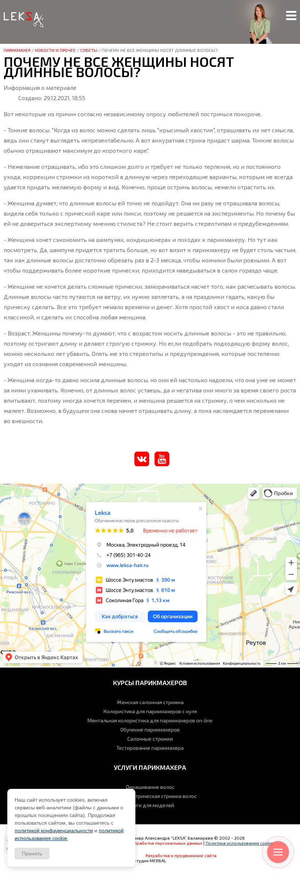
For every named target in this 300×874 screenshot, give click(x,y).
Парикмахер (17, 50)
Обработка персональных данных (166, 843)
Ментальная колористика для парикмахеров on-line (150, 720)
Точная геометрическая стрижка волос (150, 796)
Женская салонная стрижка (150, 702)
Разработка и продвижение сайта (181, 855)
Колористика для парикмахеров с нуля (150, 711)
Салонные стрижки (150, 739)
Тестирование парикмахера (150, 748)
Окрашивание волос (150, 787)
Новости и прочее (55, 50)
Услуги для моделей (150, 805)
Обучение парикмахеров (150, 729)
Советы (88, 50)
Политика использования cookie (239, 843)
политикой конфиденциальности (54, 830)
